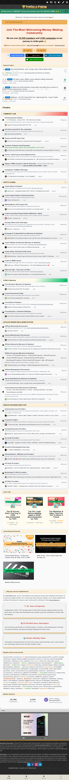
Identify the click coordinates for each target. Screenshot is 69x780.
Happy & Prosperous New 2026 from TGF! (19, 125)
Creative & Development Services (17, 447)
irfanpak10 (26, 661)
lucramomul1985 (43, 668)
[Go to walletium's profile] (65, 98)
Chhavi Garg (52, 668)
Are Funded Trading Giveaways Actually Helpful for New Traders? (26, 316)
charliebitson (44, 682)
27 (46, 89)
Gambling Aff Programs (35, 355)
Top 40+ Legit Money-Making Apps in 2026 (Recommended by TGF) (34, 515)
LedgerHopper (34, 668)
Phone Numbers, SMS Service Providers (19, 454)
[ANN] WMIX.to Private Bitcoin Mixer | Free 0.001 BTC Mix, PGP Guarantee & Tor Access (32, 238)
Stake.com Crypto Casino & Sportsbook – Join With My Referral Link (26, 274)
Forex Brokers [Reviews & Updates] (18, 284)
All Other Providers (12, 481)
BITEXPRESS (33, 672)
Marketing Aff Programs (14, 360)
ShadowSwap (47, 684)
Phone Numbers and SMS (14, 392)
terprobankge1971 (46, 663)
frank (9, 680)
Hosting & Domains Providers (15, 429)
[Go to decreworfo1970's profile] (46, 700)
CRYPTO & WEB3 (9, 182)
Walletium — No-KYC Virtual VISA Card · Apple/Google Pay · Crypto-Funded (34, 97)
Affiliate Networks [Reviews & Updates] (19, 344)
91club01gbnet (46, 680)
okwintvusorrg (18, 672)
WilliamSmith (54, 680)
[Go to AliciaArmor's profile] (6, 374)
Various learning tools (13, 200)
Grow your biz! (60, 45)
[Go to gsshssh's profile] (6, 125)
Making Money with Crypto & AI (16, 204)
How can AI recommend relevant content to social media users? (25, 209)
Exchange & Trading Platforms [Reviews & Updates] (23, 233)
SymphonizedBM (22, 659)
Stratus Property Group (49, 674)
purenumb (6, 674)
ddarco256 (6, 665)
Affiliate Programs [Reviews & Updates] (19, 353)
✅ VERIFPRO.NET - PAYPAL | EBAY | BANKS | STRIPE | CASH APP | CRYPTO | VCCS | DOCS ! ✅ (34, 415)
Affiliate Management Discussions (17, 369)
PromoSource (52, 672)
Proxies (29, 389)
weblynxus (20, 678)
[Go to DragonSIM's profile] (6, 443)
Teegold (13, 659)
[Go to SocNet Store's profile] (6, 459)
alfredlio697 (35, 688)
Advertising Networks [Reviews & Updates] (37, 73)
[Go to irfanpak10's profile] (6, 238)
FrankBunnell (24, 674)
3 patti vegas (50, 661)
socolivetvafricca (8, 672)
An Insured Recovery (22, 670)
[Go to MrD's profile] (6, 134)
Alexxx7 (52, 676)
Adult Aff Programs (50, 355)
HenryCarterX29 (8, 676)
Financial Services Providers (15, 409)
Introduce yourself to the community (18, 129)
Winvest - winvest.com (13, 218)
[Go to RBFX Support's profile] (6, 307)
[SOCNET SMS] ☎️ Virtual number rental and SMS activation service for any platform (31, 459)
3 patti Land (42, 661)
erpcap (57, 661)
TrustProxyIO (7, 659)
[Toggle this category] (65, 113)
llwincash (38, 680)
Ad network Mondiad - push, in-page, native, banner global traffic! (31, 69)
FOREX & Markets (9, 280)
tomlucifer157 (39, 667)
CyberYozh (6, 686)
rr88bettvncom (7, 663)
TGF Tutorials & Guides (33, 120)
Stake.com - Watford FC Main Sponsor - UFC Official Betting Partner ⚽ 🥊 (28, 265)
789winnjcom (15, 661)
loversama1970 (32, 674)
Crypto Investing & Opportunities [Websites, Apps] (23, 213)
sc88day (55, 665)
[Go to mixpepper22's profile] (6, 218)
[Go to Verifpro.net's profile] (6, 416)
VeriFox (5, 680)
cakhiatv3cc (42, 670)
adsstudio (32, 667)
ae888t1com (38, 676)
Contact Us (50, 768)
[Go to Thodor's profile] (6, 349)
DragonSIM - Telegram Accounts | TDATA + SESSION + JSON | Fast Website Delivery (31, 442)
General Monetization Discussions (17, 335)
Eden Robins (36, 678)
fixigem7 (23, 665)
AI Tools (9, 389)
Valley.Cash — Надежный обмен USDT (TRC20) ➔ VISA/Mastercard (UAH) (28, 191)
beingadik (61, 665)
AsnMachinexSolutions (34, 663)
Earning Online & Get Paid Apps (16, 222)
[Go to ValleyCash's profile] (6, 191)
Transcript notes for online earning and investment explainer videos (26, 340)
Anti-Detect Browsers (19, 389)
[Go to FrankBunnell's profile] (6, 399)
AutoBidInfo (6, 688)
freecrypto (6, 668)
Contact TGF (21, 120)
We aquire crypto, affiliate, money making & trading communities (33, 79)
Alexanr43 (39, 684)
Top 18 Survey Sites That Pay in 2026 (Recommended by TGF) (13, 515)
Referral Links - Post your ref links (17, 270)
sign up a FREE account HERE (32, 165)
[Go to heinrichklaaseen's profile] (6, 200)
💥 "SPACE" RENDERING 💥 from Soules (18, 450)
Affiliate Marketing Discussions (16, 326)
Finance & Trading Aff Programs (17, 355)
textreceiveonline (15, 686)
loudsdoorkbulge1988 (56, 659)
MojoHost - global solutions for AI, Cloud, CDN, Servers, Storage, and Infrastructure (31, 433)
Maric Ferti (51, 688)
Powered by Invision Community (34, 772)
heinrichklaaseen (14, 674)
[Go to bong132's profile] (6, 274)
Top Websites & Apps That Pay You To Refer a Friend (56, 514)
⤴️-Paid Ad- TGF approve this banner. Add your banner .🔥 (35, 17)
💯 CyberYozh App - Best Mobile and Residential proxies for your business (28, 424)
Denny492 (15, 684)
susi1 (21, 661)
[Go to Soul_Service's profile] (6, 450)
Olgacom (16, 676)
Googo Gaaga (7, 684)
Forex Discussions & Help (14, 293)
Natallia (59, 668)
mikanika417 (16, 663)
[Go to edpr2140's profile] (6, 229)
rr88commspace (48, 686)
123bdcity (60, 678)
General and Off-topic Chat (15, 138)
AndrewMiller (58, 667)
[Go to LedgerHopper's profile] (6, 298)
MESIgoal (14, 680)
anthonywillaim (24, 668)
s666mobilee (52, 678)
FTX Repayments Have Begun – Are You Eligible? (21, 176)
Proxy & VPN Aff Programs (15, 357)
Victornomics (7, 661)
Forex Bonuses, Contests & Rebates (18, 311)
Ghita (40, 657)
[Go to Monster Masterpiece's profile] (6, 141)
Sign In (29, 50)
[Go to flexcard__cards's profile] (6, 247)
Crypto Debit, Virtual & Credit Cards (18, 251)
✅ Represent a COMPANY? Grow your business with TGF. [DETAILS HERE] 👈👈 (30, 11)
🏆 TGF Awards (11, 120)
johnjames (46, 676)
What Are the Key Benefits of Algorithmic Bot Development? (24, 141)
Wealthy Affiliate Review (12, 582)
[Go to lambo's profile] (65, 88)
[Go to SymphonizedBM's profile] (6, 265)
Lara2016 (55, 657)
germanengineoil (8, 667)
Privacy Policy (42, 768)
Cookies (57, 768)
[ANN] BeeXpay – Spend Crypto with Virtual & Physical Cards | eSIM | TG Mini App (30, 256)
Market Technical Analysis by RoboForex (18, 307)
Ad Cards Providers (25, 99)
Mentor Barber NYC (54, 682)
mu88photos (44, 678)
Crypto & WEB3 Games (13, 260)
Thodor (13, 670)
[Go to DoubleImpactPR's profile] (6, 159)
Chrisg (40, 674)
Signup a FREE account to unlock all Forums (20, 163)
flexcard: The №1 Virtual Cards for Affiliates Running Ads (23, 247)
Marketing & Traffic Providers (16, 472)
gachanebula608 (33, 670)
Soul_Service (32, 684)
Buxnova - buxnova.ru (13, 229)
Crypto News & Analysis (13, 186)
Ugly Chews (6, 670)
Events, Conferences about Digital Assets (20, 154)
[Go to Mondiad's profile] (65, 70)
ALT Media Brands (31, 768)
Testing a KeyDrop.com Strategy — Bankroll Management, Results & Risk (28, 365)
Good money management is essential (18, 298)
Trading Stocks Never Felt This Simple (18, 289)
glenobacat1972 (46, 657)
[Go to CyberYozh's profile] (6, 425)
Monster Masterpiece (31, 657)
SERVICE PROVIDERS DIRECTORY (15, 405)
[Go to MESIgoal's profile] (6, 331)
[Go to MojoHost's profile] (6, 434)
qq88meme (26, 672)
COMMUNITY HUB (9, 114)
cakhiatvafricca (50, 670)
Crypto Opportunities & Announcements (19, 195)
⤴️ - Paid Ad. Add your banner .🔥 (34, 738)
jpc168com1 (19, 688)
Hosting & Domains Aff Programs (34, 357)
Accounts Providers (12, 438)
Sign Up (42, 50)
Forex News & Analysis (13, 302)
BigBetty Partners (30, 680)
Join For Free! (31, 45)
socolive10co (30, 676)
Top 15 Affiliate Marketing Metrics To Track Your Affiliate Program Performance (29, 374)
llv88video (17, 667)
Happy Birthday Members (14, 134)
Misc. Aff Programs (48, 360)
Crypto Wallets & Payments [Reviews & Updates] (22, 242)
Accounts (49, 389)
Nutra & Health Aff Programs (32, 360)
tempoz (13, 688)
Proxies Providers (11, 420)
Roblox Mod (37, 665)
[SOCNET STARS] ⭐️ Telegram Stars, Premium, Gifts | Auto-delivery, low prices (30, 486)
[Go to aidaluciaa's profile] (65, 80)
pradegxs (13, 682)
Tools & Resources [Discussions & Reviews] (21, 388)
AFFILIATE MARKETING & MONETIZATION (18, 322)
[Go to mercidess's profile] (6, 365)
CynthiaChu (21, 680)
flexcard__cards (37, 686)
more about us (55, 600)
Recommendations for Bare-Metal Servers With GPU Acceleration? (26, 399)
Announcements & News (26, 81)
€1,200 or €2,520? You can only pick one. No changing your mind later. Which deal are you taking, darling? (37, 349)
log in (45, 165)
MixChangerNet (22, 684)
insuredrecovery (15, 668)
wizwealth (61, 657)
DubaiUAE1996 (57, 686)
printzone (46, 659)
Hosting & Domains (39, 389)
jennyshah (37, 682)
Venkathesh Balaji (47, 665)
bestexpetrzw (31, 659)
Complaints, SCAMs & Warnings (16, 170)
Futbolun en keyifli (12, 330)
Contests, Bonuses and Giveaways (24, 91)
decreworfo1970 (8, 657)
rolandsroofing (60, 672)
